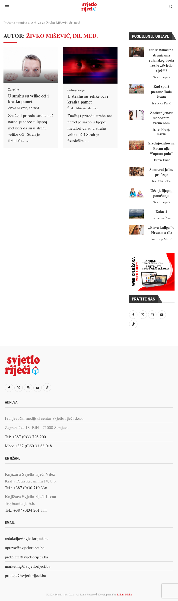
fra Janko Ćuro (161, 218)
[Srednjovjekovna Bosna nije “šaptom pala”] (136, 145)
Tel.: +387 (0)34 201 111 (26, 510)
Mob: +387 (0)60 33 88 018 (28, 445)
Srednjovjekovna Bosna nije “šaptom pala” (161, 148)
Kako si (161, 211)
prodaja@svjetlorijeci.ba (25, 575)
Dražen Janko (161, 160)
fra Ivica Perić (161, 103)
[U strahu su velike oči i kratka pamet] (30, 65)
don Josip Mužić (161, 239)
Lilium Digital (124, 594)
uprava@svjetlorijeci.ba (24, 547)
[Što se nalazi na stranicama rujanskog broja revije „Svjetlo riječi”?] (136, 52)
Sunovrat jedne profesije (161, 172)
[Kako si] (136, 214)
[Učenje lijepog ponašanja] (136, 193)
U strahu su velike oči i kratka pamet (28, 98)
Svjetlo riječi (161, 77)
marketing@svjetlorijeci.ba (27, 566)
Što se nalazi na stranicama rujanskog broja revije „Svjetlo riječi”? (161, 60)
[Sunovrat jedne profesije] (136, 172)
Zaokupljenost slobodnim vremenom (161, 118)
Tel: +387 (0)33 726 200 (25, 436)
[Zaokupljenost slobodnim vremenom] (136, 115)
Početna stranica (15, 22)
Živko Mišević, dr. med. (24, 108)
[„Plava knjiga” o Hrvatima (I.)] (136, 230)
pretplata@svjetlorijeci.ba (26, 557)
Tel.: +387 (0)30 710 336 (26, 487)
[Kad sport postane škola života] (136, 89)
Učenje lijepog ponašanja (161, 193)
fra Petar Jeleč (161, 181)
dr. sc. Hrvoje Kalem (161, 131)
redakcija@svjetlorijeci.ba (26, 538)
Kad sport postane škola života (161, 91)
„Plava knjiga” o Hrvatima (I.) (161, 230)
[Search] (170, 7)
